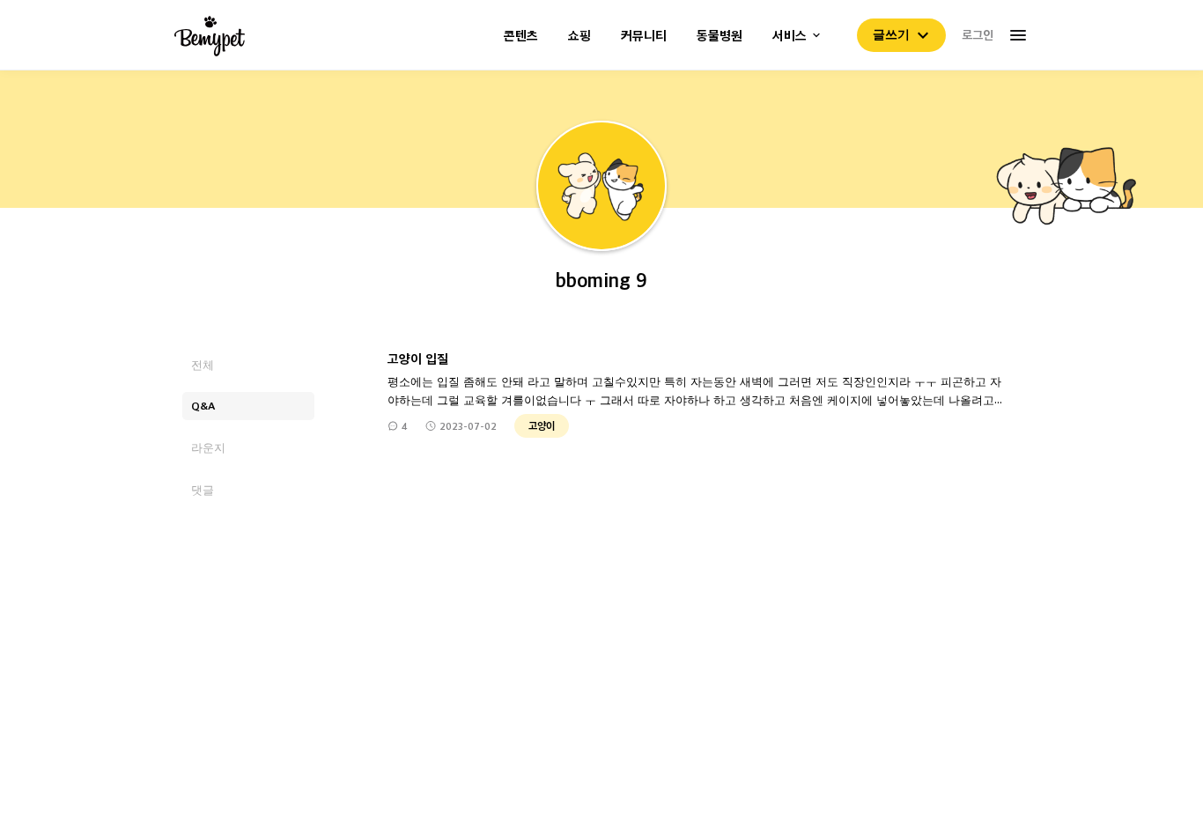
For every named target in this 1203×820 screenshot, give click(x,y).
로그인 (977, 34)
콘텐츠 (521, 35)
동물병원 (719, 35)
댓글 (202, 489)
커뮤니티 (644, 35)
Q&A (203, 405)
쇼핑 (579, 35)
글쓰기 (891, 34)
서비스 (789, 35)
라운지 (208, 447)
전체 (202, 364)
